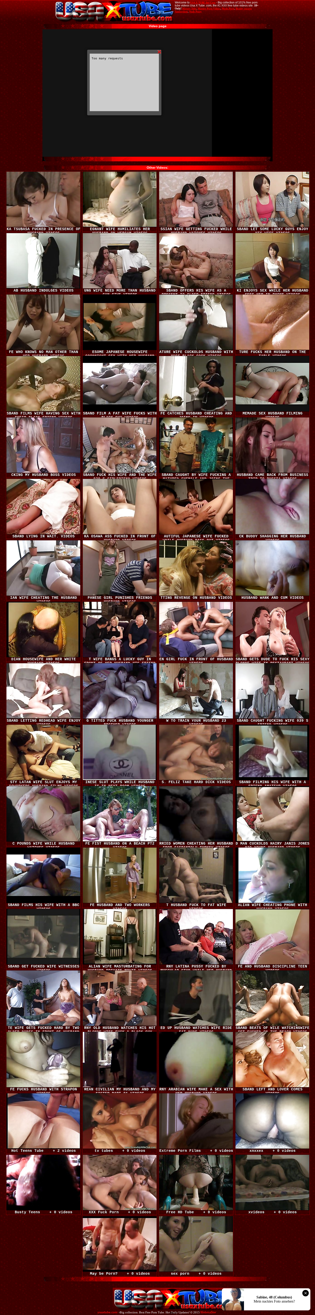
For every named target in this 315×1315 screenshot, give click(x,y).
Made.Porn (228, 8)
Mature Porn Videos (209, 8)
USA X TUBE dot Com (202, 2)
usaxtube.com (108, 1312)
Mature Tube (189, 8)
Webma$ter (208, 1312)
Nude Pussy (195, 11)
